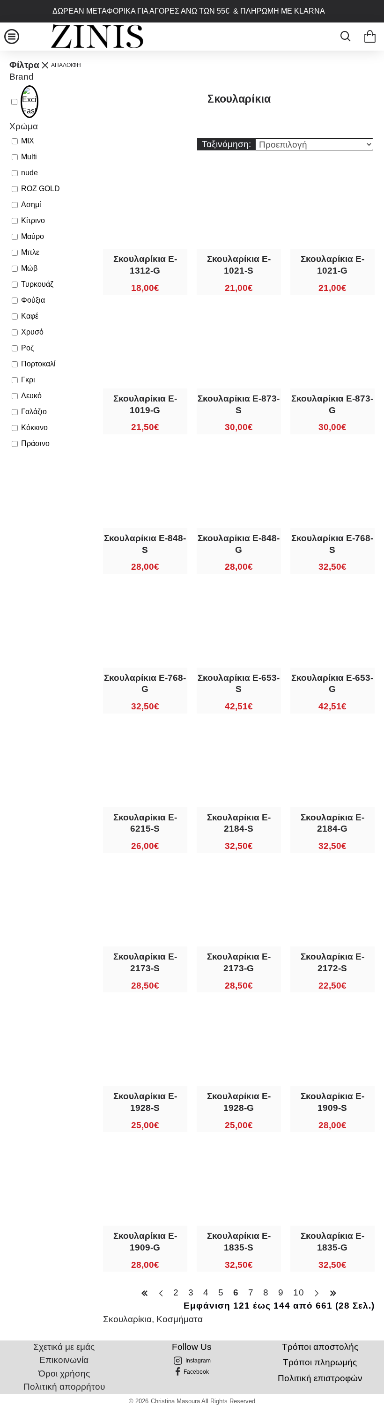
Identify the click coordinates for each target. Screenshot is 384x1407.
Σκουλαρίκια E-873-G (332, 404)
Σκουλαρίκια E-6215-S (145, 823)
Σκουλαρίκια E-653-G (332, 683)
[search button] (343, 36)
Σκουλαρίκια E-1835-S (239, 1241)
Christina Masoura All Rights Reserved (203, 1401)
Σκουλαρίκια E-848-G (239, 544)
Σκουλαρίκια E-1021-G (332, 264)
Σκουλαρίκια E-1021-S (239, 264)
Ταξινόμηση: (226, 144)
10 (298, 1292)
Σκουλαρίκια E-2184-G (332, 823)
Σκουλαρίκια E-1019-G (145, 404)
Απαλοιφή (66, 65)
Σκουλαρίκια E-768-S (332, 544)
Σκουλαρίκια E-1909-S (332, 1102)
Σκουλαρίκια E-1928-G (239, 1102)
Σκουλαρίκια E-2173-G (239, 962)
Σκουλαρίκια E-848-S (145, 544)
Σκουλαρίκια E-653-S (239, 683)
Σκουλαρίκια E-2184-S (239, 823)
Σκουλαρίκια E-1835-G (332, 1241)
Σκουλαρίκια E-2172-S (332, 962)
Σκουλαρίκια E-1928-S (145, 1102)
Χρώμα (23, 126)
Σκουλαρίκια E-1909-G (145, 1241)
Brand (21, 77)
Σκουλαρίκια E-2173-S (145, 962)
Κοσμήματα (179, 1319)
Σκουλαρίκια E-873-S (239, 404)
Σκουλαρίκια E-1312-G (145, 264)
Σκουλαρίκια (127, 1319)
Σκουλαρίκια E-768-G (145, 683)
